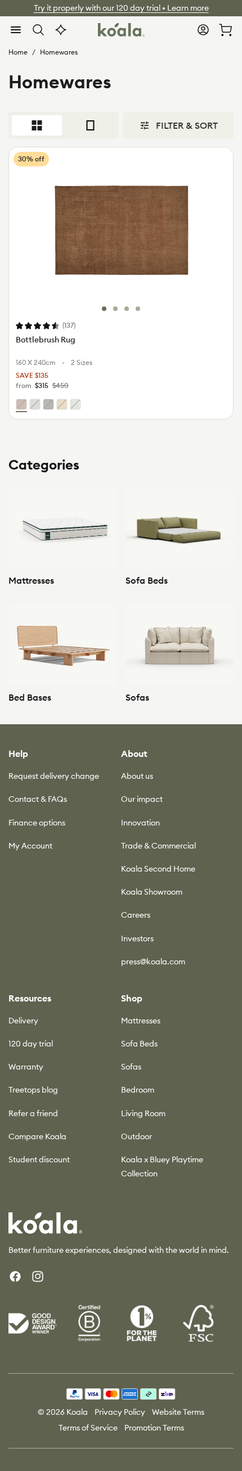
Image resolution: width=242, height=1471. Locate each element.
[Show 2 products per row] (37, 125)
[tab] (104, 308)
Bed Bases (29, 697)
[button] (16, 30)
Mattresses (31, 580)
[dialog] (16, 30)
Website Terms (178, 1412)
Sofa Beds (147, 580)
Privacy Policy (120, 1412)
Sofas (137, 697)
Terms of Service (88, 1428)
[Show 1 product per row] (90, 125)
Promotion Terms (154, 1428)
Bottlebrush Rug (45, 340)
